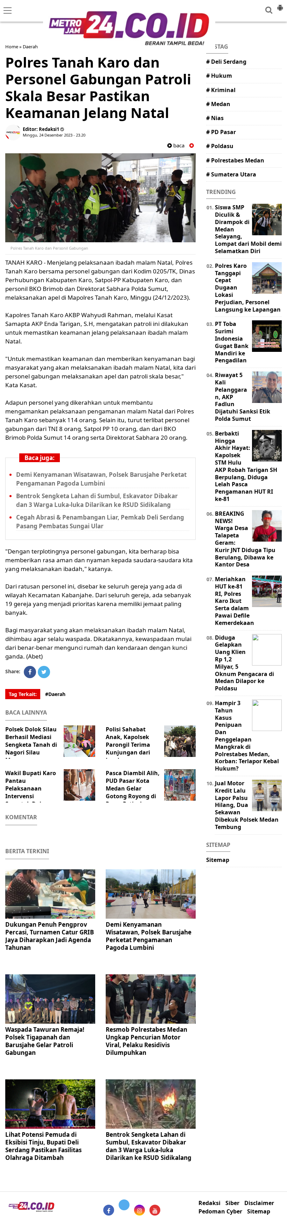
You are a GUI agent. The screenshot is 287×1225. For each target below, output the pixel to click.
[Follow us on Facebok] (109, 1210)
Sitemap (217, 860)
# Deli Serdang (226, 61)
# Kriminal (221, 90)
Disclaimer (259, 1203)
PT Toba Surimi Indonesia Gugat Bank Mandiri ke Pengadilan (231, 342)
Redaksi (209, 1203)
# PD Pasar (221, 132)
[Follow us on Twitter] (124, 1205)
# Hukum (219, 75)
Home (11, 46)
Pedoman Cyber (220, 1211)
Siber (232, 1203)
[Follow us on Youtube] (155, 1210)
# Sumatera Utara (231, 174)
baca (178, 145)
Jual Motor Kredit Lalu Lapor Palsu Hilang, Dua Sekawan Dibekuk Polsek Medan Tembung (247, 805)
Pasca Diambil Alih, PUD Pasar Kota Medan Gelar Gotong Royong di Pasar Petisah (133, 788)
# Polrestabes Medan (235, 160)
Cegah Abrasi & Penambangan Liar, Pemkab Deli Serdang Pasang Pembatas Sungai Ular (100, 521)
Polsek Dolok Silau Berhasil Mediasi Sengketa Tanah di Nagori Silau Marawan (31, 744)
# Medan (218, 104)
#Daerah (55, 694)
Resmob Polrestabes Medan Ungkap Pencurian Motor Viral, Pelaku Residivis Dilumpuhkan (146, 1041)
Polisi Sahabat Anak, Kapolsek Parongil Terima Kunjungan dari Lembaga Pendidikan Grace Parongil (143, 748)
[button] (280, 4)
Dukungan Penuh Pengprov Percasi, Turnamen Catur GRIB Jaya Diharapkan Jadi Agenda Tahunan (49, 936)
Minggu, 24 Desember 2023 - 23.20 (54, 135)
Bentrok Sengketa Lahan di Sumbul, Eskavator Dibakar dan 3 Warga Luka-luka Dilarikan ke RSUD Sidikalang (97, 500)
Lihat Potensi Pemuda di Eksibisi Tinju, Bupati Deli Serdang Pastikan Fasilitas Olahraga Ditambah (43, 1146)
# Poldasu (219, 146)
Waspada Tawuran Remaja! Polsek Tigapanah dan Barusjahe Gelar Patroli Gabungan (44, 1041)
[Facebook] (30, 672)
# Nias (215, 118)
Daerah (30, 46)
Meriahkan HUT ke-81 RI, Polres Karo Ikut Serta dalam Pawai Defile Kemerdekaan (234, 601)
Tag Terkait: (23, 694)
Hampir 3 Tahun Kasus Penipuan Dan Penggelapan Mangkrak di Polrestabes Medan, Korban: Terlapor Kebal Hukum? (247, 735)
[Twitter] (44, 672)
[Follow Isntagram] (139, 1210)
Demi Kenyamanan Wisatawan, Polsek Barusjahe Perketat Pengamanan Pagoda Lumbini (101, 479)
